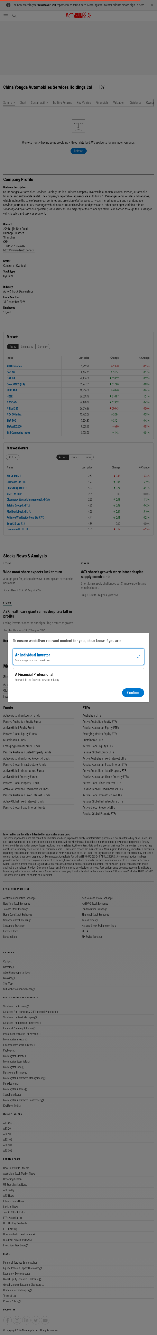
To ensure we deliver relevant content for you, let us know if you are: (67, 640)
